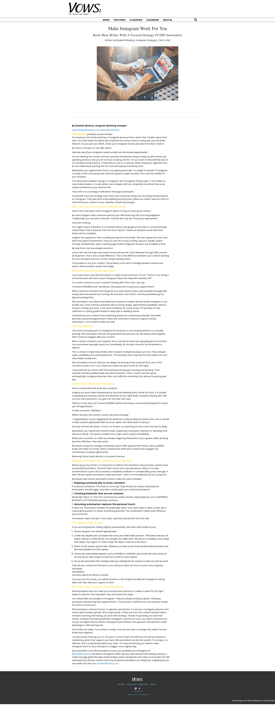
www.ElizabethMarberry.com (86, 129)
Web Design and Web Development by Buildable (253, 700)
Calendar (152, 19)
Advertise (132, 684)
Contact (121, 684)
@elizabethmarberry (81, 653)
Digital (167, 19)
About (153, 684)
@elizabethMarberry (110, 129)
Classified (135, 19)
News (106, 19)
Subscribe (143, 684)
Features (119, 19)
